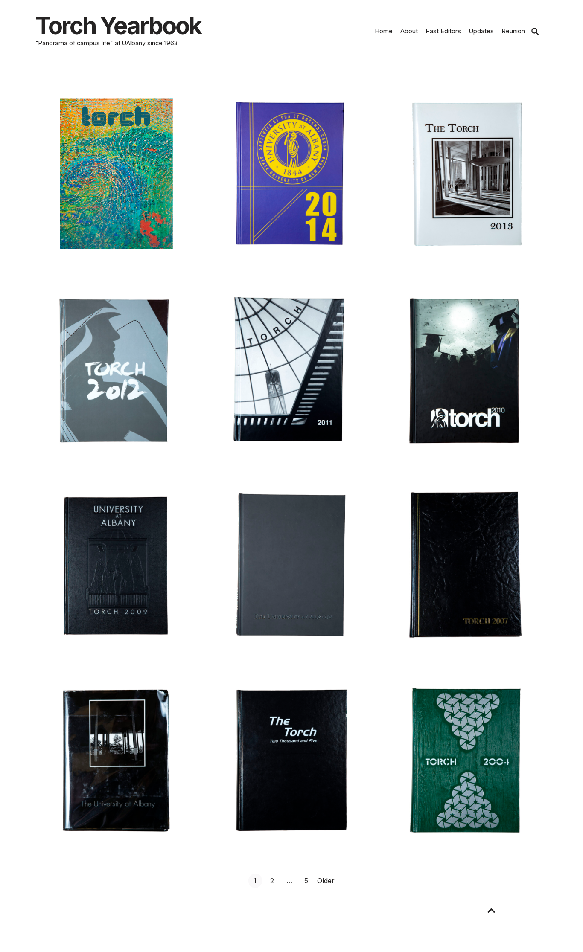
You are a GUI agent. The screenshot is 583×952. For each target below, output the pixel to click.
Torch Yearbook (118, 25)
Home (384, 31)
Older (326, 881)
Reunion (513, 31)
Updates (481, 31)
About (409, 31)
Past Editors (443, 31)
